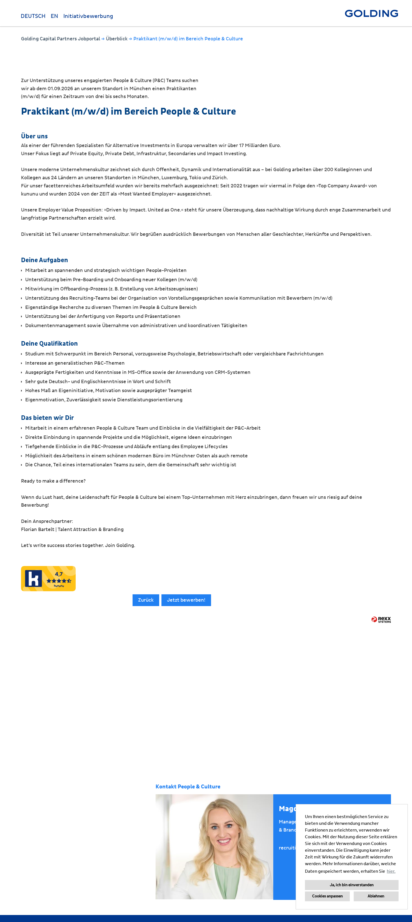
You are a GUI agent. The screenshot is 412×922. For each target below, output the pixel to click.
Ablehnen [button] (376, 896)
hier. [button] (391, 871)
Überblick (117, 39)
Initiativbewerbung (88, 16)
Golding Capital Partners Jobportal (61, 39)
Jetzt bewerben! (186, 600)
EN (54, 16)
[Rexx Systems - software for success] (381, 620)
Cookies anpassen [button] (327, 896)
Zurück (146, 600)
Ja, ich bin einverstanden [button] (352, 885)
